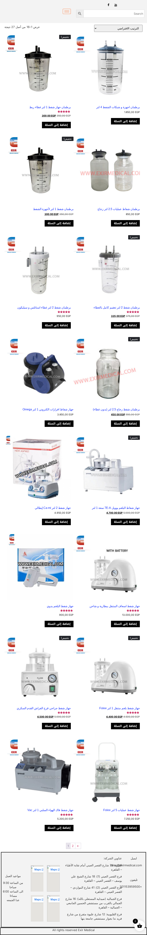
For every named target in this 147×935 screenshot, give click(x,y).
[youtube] (115, 5)
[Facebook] (108, 5)
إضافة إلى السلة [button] (125, 121)
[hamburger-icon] (67, 11)
